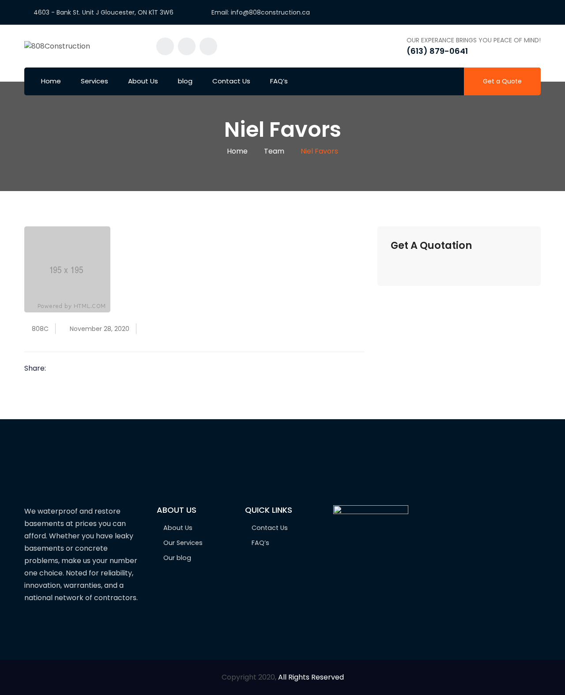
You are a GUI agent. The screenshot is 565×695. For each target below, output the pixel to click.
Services (94, 81)
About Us (143, 81)
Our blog (177, 557)
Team (274, 151)
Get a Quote (502, 81)
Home (51, 81)
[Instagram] (47, 625)
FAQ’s (279, 81)
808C (40, 328)
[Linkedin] (83, 369)
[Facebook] (57, 369)
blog (185, 81)
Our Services (183, 542)
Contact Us (231, 81)
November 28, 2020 (99, 328)
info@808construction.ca (270, 12)
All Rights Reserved (311, 677)
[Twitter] (70, 369)
